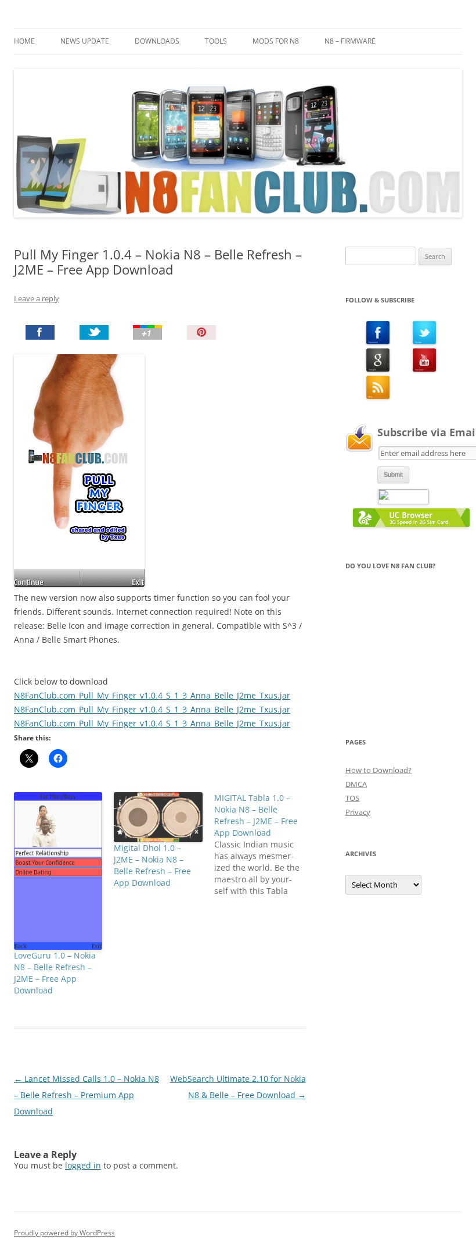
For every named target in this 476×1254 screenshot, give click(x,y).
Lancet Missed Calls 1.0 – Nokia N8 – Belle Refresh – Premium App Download (86, 1095)
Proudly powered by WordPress (64, 1233)
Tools (216, 41)
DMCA (356, 784)
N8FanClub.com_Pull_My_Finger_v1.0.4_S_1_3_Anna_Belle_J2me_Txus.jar (152, 695)
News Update (84, 41)
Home (24, 41)
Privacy (357, 812)
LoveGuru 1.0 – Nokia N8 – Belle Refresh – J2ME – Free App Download (55, 973)
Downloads (157, 41)
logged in (83, 1165)
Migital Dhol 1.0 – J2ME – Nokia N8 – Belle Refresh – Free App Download (152, 865)
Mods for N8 (276, 41)
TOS (352, 798)
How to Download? (378, 770)
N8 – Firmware (350, 41)
